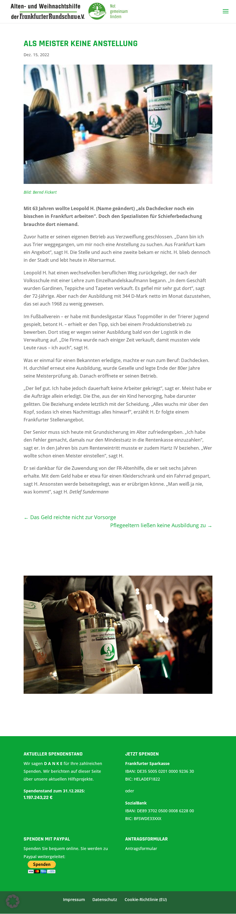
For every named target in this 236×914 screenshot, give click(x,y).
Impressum (74, 899)
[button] (12, 901)
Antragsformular (141, 848)
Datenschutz (104, 899)
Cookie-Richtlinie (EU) (146, 899)
